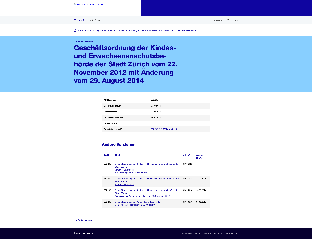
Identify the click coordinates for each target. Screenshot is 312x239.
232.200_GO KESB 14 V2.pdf (164, 129)
